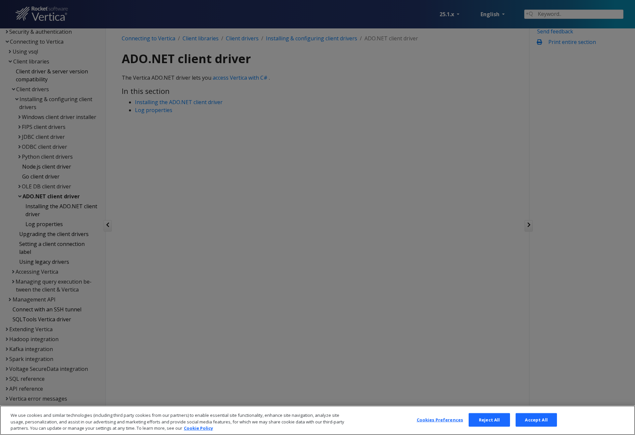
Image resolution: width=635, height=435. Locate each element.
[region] (317, 420)
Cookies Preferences (440, 419)
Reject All (489, 419)
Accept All (536, 419)
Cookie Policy (198, 428)
